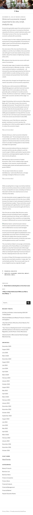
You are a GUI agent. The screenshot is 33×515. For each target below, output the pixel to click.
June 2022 (5, 425)
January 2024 (6, 381)
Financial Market (6, 490)
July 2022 (4, 422)
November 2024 (6, 359)
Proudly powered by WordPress (18, 511)
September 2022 (7, 415)
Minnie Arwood (20, 17)
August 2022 (5, 419)
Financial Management (8, 487)
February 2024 (6, 378)
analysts (7, 273)
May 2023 (5, 390)
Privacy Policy (5, 511)
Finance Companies (7, 478)
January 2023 (6, 403)
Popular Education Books (9, 493)
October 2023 (6, 384)
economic (14, 273)
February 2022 (6, 438)
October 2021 (6, 450)
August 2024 (5, 362)
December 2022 (6, 406)
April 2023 (5, 393)
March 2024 (5, 374)
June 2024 (5, 368)
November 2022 (6, 409)
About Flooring (6, 459)
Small (13, 274)
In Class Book (19, 4)
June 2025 (5, 352)
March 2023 (5, 397)
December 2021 (6, 444)
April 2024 (5, 371)
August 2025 (5, 349)
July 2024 (5, 365)
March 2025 (5, 356)
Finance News (6, 481)
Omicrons (7, 274)
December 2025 (6, 346)
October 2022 (6, 412)
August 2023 (5, 387)
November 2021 (6, 447)
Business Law (6, 471)
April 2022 (5, 431)
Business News (6, 474)
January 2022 (6, 441)
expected (21, 273)
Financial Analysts (10, 271)
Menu (17, 11)
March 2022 (5, 434)
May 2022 (5, 428)
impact (27, 273)
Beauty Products (6, 468)
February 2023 (6, 400)
